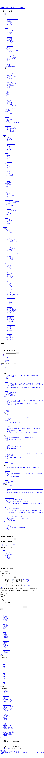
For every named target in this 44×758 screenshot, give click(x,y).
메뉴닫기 (2, 533)
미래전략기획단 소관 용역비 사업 (13, 123)
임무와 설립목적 (10, 205)
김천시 (4, 661)
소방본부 (4, 632)
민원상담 (8, 29)
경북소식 (6, 553)
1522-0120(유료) (6, 748)
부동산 (9, 293)
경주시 (4, 660)
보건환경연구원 (6, 636)
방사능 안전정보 (11, 257)
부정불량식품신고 (11, 32)
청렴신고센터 (7, 386)
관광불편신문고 (26, 383)
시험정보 (9, 168)
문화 (8, 274)
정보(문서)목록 (10, 78)
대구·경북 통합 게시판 (11, 144)
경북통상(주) (5, 735)
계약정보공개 (10, 232)
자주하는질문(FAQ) (11, 310)
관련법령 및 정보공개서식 (12, 76)
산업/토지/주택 (7, 504)
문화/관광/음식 (7, 500)
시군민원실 (9, 23)
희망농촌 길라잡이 (8, 459)
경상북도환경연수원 (6, 716)
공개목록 (8, 81)
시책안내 (12, 375)
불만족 (15, 606)
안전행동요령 (10, 285)
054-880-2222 (14, 742)
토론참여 (6, 442)
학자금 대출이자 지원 (9, 394)
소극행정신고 (10, 51)
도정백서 (8, 219)
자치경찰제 (19, 422)
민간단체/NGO (7, 445)
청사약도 (8, 212)
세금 (8, 231)
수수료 (8, 74)
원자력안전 (10, 284)
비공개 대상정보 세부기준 (12, 73)
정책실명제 (9, 118)
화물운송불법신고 (10, 38)
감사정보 (8, 181)
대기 (8, 303)
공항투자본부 (5, 623)
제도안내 (8, 70)
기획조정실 (5, 616)
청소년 (9, 265)
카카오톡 (18, 751)
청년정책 (6, 462)
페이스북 (2, 545)
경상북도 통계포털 (11, 202)
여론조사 (6, 444)
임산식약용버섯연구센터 (12, 253)
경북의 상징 (9, 196)
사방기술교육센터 (11, 250)
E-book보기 (24, 579)
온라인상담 (9, 149)
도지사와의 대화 (10, 30)
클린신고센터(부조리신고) (12, 52)
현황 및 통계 (7, 405)
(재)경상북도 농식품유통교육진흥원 (9, 732)
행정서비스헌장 (8, 418)
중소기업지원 (10, 316)
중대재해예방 (10, 289)
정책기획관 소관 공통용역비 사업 (13, 122)
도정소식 (4, 564)
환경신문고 (9, 33)
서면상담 (8, 148)
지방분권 (6, 421)
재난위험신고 (9, 40)
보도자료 (8, 172)
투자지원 (9, 331)
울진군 (4, 682)
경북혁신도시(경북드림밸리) (13, 294)
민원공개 (6, 391)
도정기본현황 (9, 100)
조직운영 (6, 480)
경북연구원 (5, 697)
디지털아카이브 (11, 325)
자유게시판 (9, 138)
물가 (8, 322)
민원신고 (6, 382)
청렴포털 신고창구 (11, 57)
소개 (8, 282)
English (6, 366)
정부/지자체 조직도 (35, 752)
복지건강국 (5, 628)
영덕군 (4, 674)
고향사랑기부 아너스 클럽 (12, 128)
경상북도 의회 (3, 4)
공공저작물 (7, 410)
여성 (8, 267)
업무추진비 (7, 406)
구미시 (4, 664)
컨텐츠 (9, 326)
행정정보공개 (7, 419)
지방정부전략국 (6, 619)
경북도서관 (5, 651)
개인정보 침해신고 (17, 527)
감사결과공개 (9, 182)
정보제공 (9, 336)
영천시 (4, 666)
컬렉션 (9, 328)
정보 (8, 301)
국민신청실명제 (10, 119)
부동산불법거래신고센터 (11, 42)
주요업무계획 (9, 104)
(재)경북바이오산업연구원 (8, 727)
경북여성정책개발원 (6, 690)
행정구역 (6, 409)
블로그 (12, 751)
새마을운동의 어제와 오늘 (12, 131)
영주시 (4, 665)
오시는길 (18, 752)
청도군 (4, 675)
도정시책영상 (7, 426)
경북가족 (8, 211)
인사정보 (19, 453)
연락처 (9, 335)
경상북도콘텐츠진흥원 (7, 725)
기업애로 (9, 334)
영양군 (4, 673)
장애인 (9, 268)
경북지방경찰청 (6, 692)
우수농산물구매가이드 (9, 558)
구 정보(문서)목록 (10, 85)
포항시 (4, 659)
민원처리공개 (16, 392)
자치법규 (6, 420)
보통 (12, 606)
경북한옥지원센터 (11, 298)
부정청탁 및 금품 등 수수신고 (12, 59)
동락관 (9, 275)
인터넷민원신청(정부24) (12, 19)
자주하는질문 (9, 21)
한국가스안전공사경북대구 (8, 706)
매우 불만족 (21, 606)
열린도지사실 (7, 471)
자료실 (8, 158)
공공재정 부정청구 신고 (11, 58)
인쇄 (12, 544)
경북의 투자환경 (15, 476)
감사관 (4, 614)
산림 (5, 491)
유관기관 (2, 686)
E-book (8, 176)
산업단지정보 (16, 518)
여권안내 (6, 377)
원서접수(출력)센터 (11, 309)
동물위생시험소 (11, 239)
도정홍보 (6, 477)
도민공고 (8, 140)
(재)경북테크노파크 (6, 693)
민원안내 (6, 374)
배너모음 (6, 530)
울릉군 (4, 683)
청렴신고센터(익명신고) (12, 50)
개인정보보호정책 (8, 526)
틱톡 (20, 751)
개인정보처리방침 (10, 527)
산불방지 (9, 304)
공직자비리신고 (38, 387)
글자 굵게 (2, 544)
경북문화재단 (5, 718)
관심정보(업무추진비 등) (11, 83)
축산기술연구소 (11, 240)
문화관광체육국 (6, 624)
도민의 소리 (7, 436)
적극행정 (28, 437)
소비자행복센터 (11, 319)
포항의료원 (5, 726)
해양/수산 (6, 494)
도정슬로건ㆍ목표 (10, 195)
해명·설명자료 (9, 173)
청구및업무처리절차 (11, 72)
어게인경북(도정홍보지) (9, 454)
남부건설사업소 (6, 645)
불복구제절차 (9, 75)
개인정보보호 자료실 (25, 527)
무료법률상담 (7, 438)
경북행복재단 (5, 719)
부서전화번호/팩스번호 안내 (26, 752)
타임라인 (9, 327)
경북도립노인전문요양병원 (8, 702)
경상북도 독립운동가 (36, 467)
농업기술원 (5, 634)
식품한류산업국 (6, 618)
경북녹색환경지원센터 (7, 705)
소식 (8, 230)
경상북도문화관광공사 (7, 691)
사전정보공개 (7, 402)
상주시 (4, 667)
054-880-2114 (5, 742)
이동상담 (8, 147)
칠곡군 (4, 678)
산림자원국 (5, 627)
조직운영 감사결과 (10, 224)
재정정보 (23, 486)
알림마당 (8, 166)
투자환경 (9, 330)
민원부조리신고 (10, 56)
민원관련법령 (9, 22)
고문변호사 (7, 440)
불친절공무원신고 (10, 55)
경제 (5, 511)
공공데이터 (10, 339)
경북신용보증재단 (6, 710)
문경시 (4, 668)
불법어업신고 (9, 37)
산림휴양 (9, 247)
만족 (9, 606)
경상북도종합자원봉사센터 (8, 734)
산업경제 (9, 292)
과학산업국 (5, 620)
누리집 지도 (7, 525)
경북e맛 (9, 278)
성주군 (4, 677)
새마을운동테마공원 (35, 432)
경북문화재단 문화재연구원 (8, 728)
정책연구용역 (7, 427)
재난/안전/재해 (7, 502)
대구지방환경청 (6, 707)
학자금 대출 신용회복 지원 (10, 395)
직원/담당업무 (18, 473)
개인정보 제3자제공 (10, 174)
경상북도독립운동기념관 (7, 733)
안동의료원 (5, 723)
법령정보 (8, 114)
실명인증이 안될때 (8, 531)
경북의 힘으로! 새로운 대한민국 (12, 8)
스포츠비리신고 (10, 46)
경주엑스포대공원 (6, 729)
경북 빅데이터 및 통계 (9, 468)
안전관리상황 (10, 286)
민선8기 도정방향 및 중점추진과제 (13, 105)
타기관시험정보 (11, 308)
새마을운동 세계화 (10, 132)
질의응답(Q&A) (10, 311)
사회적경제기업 (11, 318)
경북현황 (8, 193)
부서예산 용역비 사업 (37, 428)
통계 (8, 340)
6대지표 (8, 223)
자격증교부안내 (10, 20)
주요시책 (6, 414)
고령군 (4, 676)
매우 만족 (4, 606)
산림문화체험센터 (11, 249)
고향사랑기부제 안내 (11, 127)
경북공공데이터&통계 (9, 519)
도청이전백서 (9, 220)
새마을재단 (5, 724)
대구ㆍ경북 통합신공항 (11, 108)
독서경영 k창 (7, 482)
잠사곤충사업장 (6, 647)
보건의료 (9, 269)
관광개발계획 (9, 102)
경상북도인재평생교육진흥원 (8, 731)
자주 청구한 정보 (10, 87)
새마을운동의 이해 (10, 130)
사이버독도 (8, 4)
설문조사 (8, 77)
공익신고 (8, 49)
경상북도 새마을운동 (9, 431)
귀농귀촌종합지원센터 (12, 241)
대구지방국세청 (6, 698)
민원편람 (6, 378)
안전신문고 (10, 43)
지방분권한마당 (10, 113)
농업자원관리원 (11, 242)
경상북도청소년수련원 (7, 701)
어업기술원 (10, 258)
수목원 (9, 251)
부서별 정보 (9, 209)
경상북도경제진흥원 (6, 720)
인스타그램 (9, 751)
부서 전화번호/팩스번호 (11, 210)
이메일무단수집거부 (8, 528)
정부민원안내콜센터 (8, 393)
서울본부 (4, 644)
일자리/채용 (10, 320)
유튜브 (1, 751)
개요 (8, 222)
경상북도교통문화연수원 (7, 708)
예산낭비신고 (9, 39)
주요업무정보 (9, 103)
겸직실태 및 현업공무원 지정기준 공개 (12, 404)
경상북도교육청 (6, 711)
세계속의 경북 (9, 215)
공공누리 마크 (3, 754)
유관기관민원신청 (10, 61)
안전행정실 (5, 617)
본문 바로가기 (3, 0)
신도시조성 (10, 295)
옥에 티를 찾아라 (10, 139)
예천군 (4, 679)
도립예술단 (10, 276)
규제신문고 (9, 34)
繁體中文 (6, 368)
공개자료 (6, 456)
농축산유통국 (5, 625)
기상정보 (9, 283)
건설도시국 (5, 629)
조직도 (8, 206)
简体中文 (6, 367)
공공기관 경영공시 (8, 411)
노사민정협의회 (11, 317)
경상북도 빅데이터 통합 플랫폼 (13, 201)
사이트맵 (2, 750)
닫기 (3, 354)
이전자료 (8, 177)
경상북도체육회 (6, 715)
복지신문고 (9, 47)
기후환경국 (5, 626)
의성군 (4, 670)
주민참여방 (9, 84)
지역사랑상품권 (11, 321)
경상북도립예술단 (6, 714)
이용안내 (8, 16)
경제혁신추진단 (6, 615)
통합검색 (4, 352)
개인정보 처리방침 (8, 752)
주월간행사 (7, 458)
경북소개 (6, 466)
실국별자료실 (9, 457)
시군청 (2, 655)
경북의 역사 (9, 194)
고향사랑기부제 (8, 429)
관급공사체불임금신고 (11, 41)
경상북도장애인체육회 (7, 709)
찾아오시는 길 (9, 213)
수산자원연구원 (11, 259)
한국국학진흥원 (6, 696)
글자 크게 (6, 544)
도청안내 (6, 472)
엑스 (15, 751)
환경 (5, 507)
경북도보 (8, 171)
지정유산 (9, 277)
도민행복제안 (9, 162)
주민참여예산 (10, 233)
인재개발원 (5, 633)
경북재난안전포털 (33, 503)
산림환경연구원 (11, 248)
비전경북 (6, 475)
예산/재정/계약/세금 (8, 485)
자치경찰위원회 (6, 652)
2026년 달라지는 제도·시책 (15, 417)
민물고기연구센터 (11, 260)
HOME (4, 550)
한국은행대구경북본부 (7, 699)
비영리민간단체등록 (11, 157)
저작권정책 (7, 529)
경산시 (4, 669)
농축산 (9, 238)
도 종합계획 (9, 101)
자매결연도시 (9, 197)
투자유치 (6, 517)
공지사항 (8, 156)
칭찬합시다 (9, 141)
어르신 (9, 266)
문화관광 (9, 273)
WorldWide (7, 360)
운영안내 (8, 146)
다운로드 (28, 579)
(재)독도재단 (5, 717)
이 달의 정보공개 (10, 86)
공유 (14, 544)
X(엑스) (5, 545)
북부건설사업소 (6, 646)
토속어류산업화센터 (11, 262)
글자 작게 (9, 544)
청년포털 (9, 187)
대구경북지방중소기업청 (7, 700)
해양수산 (9, 256)
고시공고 (8, 167)
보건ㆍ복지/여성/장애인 (9, 498)
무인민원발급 (9, 24)
